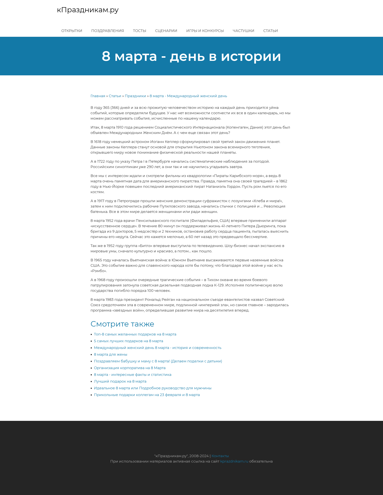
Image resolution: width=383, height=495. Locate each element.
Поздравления (107, 31)
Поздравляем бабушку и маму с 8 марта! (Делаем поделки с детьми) (158, 361)
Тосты (139, 31)
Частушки (243, 31)
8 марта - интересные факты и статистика (132, 374)
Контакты (220, 456)
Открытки (71, 31)
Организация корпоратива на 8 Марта (130, 368)
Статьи (270, 31)
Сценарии (166, 31)
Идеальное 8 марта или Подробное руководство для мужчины (153, 388)
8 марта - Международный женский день (188, 96)
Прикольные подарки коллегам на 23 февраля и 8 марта (147, 395)
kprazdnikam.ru (234, 461)
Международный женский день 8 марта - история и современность (157, 347)
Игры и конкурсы (205, 31)
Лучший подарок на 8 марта (120, 381)
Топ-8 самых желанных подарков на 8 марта (135, 334)
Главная (98, 96)
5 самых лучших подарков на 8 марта (128, 341)
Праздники (135, 96)
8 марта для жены (110, 354)
